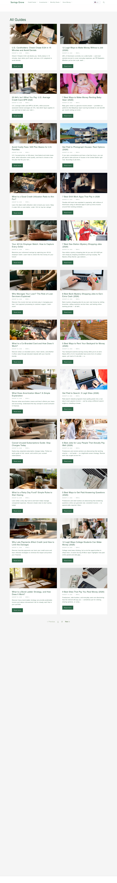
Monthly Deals (54, 2)
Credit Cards (32, 2)
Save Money (67, 2)
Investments (43, 2)
